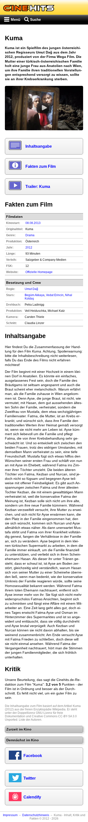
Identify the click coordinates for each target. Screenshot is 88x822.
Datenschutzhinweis (35, 815)
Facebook (32, 756)
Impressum (10, 815)
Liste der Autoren (30, 719)
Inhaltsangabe (38, 146)
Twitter (29, 778)
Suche (35, 19)
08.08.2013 (33, 223)
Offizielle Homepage (39, 272)
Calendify (32, 797)
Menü (15, 19)
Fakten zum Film (40, 166)
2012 (28, 247)
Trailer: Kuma (37, 186)
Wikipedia (59, 709)
